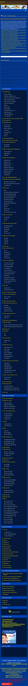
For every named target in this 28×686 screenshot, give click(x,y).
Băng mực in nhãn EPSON (9, 406)
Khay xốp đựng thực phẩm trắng (11, 555)
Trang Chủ (5, 660)
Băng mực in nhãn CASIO (9, 408)
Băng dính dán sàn (8, 171)
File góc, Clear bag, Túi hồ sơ (10, 281)
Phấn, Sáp (6, 298)
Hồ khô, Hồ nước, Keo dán (9, 301)
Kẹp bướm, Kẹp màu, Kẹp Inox (10, 303)
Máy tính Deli (6, 329)
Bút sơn (5, 206)
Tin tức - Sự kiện (6, 646)
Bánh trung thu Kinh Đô (9, 586)
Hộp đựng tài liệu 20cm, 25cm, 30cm (11, 389)
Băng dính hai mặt (8, 163)
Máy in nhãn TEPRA (8, 473)
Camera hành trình (8, 425)
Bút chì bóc (6, 210)
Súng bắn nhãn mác (8, 366)
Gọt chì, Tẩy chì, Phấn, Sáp (10, 294)
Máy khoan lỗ (7, 252)
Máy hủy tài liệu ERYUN (9, 481)
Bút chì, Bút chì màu (8, 201)
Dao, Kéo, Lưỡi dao (8, 214)
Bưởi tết (5, 602)
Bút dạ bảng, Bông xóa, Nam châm (11, 192)
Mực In (5, 498)
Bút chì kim (6, 204)
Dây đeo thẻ (6, 146)
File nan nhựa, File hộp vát (9, 272)
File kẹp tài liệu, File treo (9, 277)
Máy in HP (6, 430)
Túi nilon (5, 529)
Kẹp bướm (6, 305)
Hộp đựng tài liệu (7, 383)
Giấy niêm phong (7, 112)
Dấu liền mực (7, 227)
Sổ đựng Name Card (8, 356)
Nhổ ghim (6, 241)
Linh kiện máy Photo (8, 415)
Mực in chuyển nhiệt (8, 522)
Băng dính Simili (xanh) (9, 169)
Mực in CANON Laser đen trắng (10, 506)
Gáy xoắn (6, 285)
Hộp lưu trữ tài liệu (8, 381)
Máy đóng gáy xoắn (8, 436)
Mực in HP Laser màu (8, 503)
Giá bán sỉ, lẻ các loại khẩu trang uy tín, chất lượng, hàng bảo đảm (13, 68)
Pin (4, 333)
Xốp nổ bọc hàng (7, 550)
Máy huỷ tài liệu (7, 561)
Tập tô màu (6, 130)
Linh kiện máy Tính (8, 413)
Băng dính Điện (7, 172)
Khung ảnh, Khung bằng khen (10, 320)
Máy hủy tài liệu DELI (8, 485)
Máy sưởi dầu (7, 494)
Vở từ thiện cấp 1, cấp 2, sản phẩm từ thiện (13, 118)
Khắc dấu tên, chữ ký (8, 553)
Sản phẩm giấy (7, 91)
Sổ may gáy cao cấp (8, 347)
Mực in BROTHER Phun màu (10, 515)
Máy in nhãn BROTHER (9, 474)
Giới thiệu (14, 660)
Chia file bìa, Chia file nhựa (9, 279)
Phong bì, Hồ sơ (7, 337)
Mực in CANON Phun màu (9, 510)
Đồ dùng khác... (7, 548)
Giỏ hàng (5, 607)
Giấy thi (5, 105)
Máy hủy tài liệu (7, 477)
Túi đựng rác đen (7, 532)
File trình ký (6, 275)
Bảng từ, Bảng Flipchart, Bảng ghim (12, 149)
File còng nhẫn (7, 268)
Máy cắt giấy (6, 464)
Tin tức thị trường (11, 15)
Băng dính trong (7, 160)
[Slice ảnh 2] (14, 7)
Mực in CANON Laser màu (9, 508)
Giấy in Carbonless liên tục (9, 99)
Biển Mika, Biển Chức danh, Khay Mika (12, 179)
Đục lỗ (5, 250)
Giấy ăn (5, 540)
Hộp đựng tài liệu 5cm (8, 386)
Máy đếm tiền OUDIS (8, 490)
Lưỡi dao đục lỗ (7, 254)
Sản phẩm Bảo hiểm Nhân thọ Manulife (12, 580)
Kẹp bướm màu (7, 307)
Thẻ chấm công (7, 455)
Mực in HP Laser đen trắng (9, 504)
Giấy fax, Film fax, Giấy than (10, 101)
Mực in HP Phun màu (8, 501)
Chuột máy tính (7, 557)
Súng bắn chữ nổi (7, 368)
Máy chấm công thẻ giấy (9, 453)
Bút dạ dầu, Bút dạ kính (9, 197)
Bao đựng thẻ (7, 144)
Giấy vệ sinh (6, 542)
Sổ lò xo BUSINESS (8, 352)
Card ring (6, 392)
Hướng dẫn (9, 662)
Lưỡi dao (6, 219)
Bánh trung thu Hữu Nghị (9, 590)
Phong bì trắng (7, 340)
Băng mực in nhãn (8, 400)
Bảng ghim (6, 155)
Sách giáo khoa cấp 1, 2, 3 (9, 110)
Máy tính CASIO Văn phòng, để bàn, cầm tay (13, 324)
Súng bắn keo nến (8, 372)
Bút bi (5, 190)
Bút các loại (6, 187)
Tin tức (4, 15)
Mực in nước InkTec (8, 517)
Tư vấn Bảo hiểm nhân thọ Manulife (11, 570)
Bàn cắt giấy (6, 466)
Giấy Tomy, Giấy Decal (8, 103)
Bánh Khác (6, 594)
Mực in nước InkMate (8, 519)
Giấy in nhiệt (6, 106)
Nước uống (6, 563)
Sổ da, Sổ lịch (7, 349)
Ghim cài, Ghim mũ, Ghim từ (10, 292)
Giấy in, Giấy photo (8, 94)
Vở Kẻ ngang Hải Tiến (8, 138)
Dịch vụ (18, 660)
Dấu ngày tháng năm (8, 225)
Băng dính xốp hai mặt (8, 167)
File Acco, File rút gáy (8, 264)
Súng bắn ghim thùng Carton (10, 370)
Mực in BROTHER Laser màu (10, 513)
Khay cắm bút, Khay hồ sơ (9, 313)
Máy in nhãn (6, 468)
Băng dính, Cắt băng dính (9, 157)
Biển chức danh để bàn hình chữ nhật (12, 183)
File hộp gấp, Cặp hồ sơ (9, 273)
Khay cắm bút (7, 316)
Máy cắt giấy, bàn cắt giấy (9, 461)
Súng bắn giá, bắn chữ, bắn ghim (11, 360)
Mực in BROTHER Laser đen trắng (11, 512)
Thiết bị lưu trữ (7, 418)
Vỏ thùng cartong (7, 567)
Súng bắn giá (7, 363)
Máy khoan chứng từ (8, 458)
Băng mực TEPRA (8, 402)
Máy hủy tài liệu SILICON (9, 483)
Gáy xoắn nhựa (7, 287)
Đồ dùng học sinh (8, 122)
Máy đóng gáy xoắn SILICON (10, 444)
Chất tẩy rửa (6, 544)
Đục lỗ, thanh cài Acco (9, 248)
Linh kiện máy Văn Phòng (9, 410)
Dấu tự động (6, 229)
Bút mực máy (7, 208)
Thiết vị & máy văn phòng (8, 395)
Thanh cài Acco (7, 257)
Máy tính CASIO (7, 322)
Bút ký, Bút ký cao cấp (8, 199)
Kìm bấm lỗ (6, 256)
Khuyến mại (23, 660)
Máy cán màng (7, 496)
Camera (5, 421)
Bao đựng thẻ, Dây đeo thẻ (9, 142)
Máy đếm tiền (6, 487)
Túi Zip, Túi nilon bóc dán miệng (11, 551)
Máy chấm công (7, 449)
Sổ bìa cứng (6, 350)
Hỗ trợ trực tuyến (7, 616)
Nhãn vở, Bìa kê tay (8, 128)
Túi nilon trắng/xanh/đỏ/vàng (10, 534)
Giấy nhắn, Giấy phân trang (9, 96)
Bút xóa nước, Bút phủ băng (10, 195)
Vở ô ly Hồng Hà (7, 116)
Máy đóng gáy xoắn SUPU (9, 439)
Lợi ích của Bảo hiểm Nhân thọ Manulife (12, 576)
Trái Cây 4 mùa (7, 604)
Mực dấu (6, 231)
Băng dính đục (7, 162)
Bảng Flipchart (7, 153)
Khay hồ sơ (6, 317)
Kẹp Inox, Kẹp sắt (7, 309)
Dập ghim (6, 238)
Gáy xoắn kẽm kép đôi (8, 289)
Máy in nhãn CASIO (8, 471)
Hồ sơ (5, 342)
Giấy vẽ (5, 135)
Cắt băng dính (7, 174)
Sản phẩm (10, 660)
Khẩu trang (6, 246)
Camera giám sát (7, 423)
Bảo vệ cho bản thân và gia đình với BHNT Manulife (13, 574)
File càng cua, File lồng (9, 262)
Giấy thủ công (7, 126)
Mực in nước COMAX (8, 521)
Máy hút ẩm (6, 459)
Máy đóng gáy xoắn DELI (9, 443)
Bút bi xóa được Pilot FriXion (10, 203)
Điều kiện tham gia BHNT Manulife (11, 578)
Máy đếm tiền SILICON (9, 492)
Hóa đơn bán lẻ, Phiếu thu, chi (10, 374)
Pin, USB (5, 331)
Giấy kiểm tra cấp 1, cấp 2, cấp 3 (11, 140)
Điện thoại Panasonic (8, 398)
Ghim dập (6, 240)
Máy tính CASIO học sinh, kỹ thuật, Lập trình (13, 326)
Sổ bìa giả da (7, 358)
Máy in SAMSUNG (8, 434)
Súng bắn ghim (7, 365)
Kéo (5, 220)
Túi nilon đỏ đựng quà (8, 535)
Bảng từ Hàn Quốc (8, 151)
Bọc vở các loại (7, 124)
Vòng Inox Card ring (8, 310)
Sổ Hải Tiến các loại (8, 344)
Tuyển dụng (18, 662)
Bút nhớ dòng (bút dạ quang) (10, 194)
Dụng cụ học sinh (7, 132)
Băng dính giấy (7, 165)
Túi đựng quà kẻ (7, 538)
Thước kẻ (6, 134)
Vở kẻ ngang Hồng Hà (8, 114)
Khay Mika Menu (7, 185)
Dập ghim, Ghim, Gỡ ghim (9, 235)
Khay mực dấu (7, 233)
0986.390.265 (5, 684)
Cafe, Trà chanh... (7, 565)
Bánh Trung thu (6, 583)
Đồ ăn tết (6, 600)
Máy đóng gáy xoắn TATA (9, 441)
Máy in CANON (7, 432)
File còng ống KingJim (8, 266)
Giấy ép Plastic (7, 108)
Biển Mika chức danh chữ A (9, 181)
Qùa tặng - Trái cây (7, 597)
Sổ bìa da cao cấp (8, 354)
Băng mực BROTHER (8, 404)
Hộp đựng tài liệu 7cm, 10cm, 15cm (11, 388)
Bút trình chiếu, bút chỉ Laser (10, 212)
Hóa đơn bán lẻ (7, 377)
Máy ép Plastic (7, 447)
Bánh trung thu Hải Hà (8, 588)
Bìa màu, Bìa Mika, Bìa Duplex (10, 177)
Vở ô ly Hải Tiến (7, 120)
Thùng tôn (6, 559)
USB (5, 335)
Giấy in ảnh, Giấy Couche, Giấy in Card (12, 97)
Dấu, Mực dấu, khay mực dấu (10, 223)
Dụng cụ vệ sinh (7, 546)
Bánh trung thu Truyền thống (10, 592)
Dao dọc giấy (7, 217)
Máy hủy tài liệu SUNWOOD (10, 479)
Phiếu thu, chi (7, 379)
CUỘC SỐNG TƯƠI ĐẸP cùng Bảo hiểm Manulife (10, 62)
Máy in (5, 428)
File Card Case (7, 282)
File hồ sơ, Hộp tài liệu (9, 260)
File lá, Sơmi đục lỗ (8, 270)
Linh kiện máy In (7, 417)
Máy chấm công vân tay (9, 451)
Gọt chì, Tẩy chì (7, 296)
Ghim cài (6, 243)
